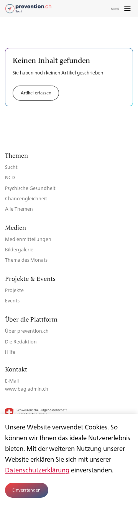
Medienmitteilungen (28, 239)
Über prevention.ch (27, 330)
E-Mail (12, 380)
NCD (10, 177)
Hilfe (10, 351)
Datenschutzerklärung (37, 469)
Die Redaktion (21, 341)
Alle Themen (19, 208)
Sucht (11, 166)
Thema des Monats (26, 259)
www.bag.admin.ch (26, 388)
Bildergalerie (19, 249)
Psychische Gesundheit (30, 188)
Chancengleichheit (26, 198)
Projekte (14, 290)
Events (12, 300)
